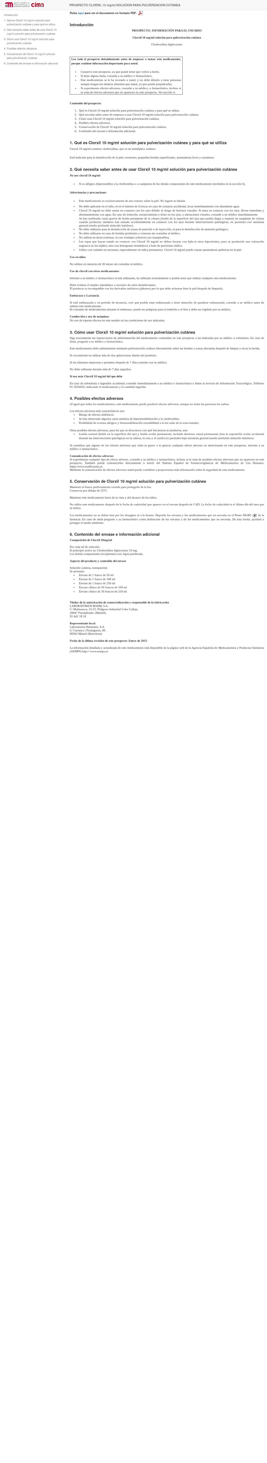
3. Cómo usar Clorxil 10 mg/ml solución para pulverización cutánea (29, 41)
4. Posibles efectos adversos (20, 48)
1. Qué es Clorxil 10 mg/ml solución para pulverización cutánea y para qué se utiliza (29, 22)
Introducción (11, 15)
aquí (81, 13)
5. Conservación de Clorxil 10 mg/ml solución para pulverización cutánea (29, 56)
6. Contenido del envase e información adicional (31, 63)
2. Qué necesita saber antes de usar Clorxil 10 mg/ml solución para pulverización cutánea (30, 31)
